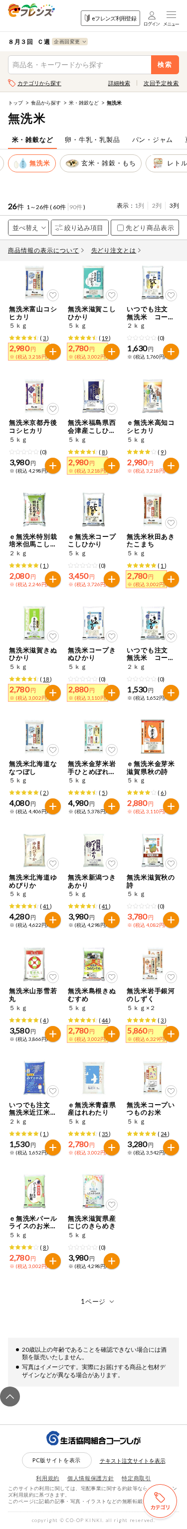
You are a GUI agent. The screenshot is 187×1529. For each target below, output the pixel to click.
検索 (165, 64)
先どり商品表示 (150, 228)
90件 (75, 207)
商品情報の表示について (43, 250)
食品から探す (46, 103)
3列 (174, 205)
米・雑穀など (84, 103)
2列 (157, 205)
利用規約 (47, 1478)
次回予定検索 (161, 83)
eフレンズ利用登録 (114, 18)
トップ (15, 103)
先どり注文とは (114, 250)
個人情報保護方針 (90, 1478)
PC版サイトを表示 (56, 1460)
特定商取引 (136, 1478)
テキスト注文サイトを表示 (133, 1460)
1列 (139, 205)
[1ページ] (93, 1301)
